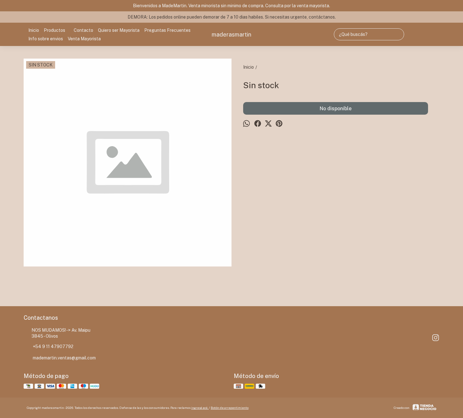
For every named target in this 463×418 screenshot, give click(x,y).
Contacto (83, 30)
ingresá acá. (200, 407)
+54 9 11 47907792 (53, 346)
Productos (54, 30)
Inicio (33, 30)
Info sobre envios (45, 38)
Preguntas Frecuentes (167, 30)
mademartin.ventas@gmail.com (64, 357)
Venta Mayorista (84, 38)
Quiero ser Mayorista (119, 30)
